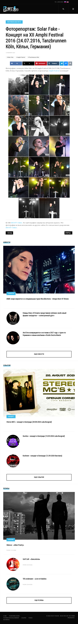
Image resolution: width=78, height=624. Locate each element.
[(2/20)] (39, 85)
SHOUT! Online (16, 223)
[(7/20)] (18, 126)
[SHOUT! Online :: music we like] (10, 9)
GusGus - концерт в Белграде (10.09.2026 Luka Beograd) (44, 436)
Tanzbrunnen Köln (34, 57)
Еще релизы (39, 600)
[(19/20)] (29, 208)
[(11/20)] (39, 146)
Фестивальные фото (14, 22)
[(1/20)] (18, 85)
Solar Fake (10, 57)
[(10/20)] (18, 146)
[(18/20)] (59, 187)
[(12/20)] (59, 146)
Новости (11, 293)
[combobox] (63, 9)
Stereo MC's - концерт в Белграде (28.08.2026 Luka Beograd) (29, 422)
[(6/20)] (59, 105)
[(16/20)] (18, 187)
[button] (73, 9)
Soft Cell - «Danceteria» (31, 559)
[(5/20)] (39, 105)
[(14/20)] (39, 167)
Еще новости (39, 354)
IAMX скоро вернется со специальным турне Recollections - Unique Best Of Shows (37, 299)
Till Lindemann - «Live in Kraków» (35, 579)
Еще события (39, 477)
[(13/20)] (18, 167)
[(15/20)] (59, 167)
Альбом (10, 539)
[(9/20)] (59, 126)
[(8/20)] (39, 126)
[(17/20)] (39, 187)
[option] (65, 2)
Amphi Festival (21, 57)
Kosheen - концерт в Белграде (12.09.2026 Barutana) (42, 456)
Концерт (11, 416)
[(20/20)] (49, 208)
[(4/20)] (18, 105)
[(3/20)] (59, 85)
